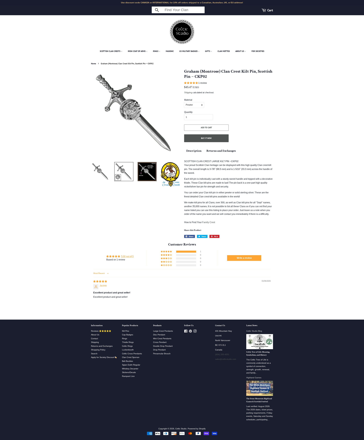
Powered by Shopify (197, 429)
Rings (156, 51)
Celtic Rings (127, 346)
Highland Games (253, 378)
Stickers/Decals (129, 372)
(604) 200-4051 (222, 354)
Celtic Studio (181, 429)
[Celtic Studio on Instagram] (195, 332)
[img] (100, 281)
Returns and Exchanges (221, 151)
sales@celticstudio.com (225, 359)
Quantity (188, 112)
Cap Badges (127, 335)
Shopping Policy (98, 350)
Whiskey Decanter (130, 369)
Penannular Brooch (161, 354)
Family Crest (208, 222)
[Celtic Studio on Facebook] (185, 332)
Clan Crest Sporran (130, 357)
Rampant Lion (128, 376)
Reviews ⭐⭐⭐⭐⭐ (101, 331)
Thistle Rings (128, 342)
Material (188, 100)
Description (193, 151)
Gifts (208, 51)
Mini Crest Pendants (162, 338)
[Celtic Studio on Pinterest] (190, 332)
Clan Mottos (224, 51)
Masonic (170, 51)
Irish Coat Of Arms (137, 51)
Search (94, 354)
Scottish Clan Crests (110, 51)
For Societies (258, 51)
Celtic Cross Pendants (132, 354)
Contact (94, 338)
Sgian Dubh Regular (131, 365)
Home (93, 63)
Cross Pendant (160, 342)
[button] (191, 83)
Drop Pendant (159, 350)
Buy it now (206, 138)
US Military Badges (188, 51)
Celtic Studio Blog (254, 331)
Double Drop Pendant (163, 346)
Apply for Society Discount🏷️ (104, 357)
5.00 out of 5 (127, 256)
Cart (270, 10)
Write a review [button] (244, 258)
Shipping (188, 92)
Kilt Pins (125, 331)
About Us (240, 51)
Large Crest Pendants (163, 331)
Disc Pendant (159, 335)
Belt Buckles (127, 361)
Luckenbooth (128, 350)
